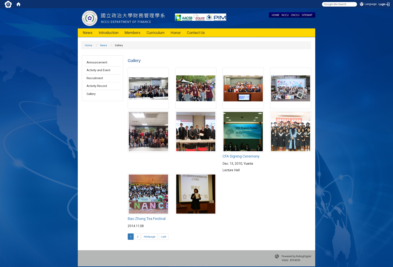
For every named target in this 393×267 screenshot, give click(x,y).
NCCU (285, 15)
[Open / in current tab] (123, 18)
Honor (176, 32)
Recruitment (95, 78)
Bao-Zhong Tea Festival (147, 218)
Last (163, 236)
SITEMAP (307, 15)
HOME (275, 15)
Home (88, 45)
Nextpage (149, 236)
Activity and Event (98, 70)
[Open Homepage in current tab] (18, 4)
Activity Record (97, 86)
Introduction (109, 32)
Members (132, 32)
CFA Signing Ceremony (241, 156)
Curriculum (156, 32)
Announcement (97, 62)
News (88, 32)
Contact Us (196, 32)
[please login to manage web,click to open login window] (8, 4)
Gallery (91, 94)
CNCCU (295, 15)
